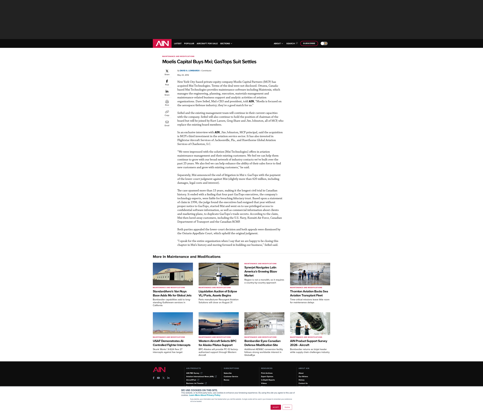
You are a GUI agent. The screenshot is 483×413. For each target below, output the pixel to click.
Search (290, 43)
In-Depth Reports (268, 380)
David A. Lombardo (190, 70)
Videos (264, 383)
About (301, 373)
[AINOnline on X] (163, 378)
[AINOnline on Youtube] (158, 378)
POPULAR (189, 43)
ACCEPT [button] (276, 407)
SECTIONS (225, 43)
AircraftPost (191, 380)
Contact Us (303, 383)
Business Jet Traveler (195, 383)
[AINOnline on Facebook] (153, 378)
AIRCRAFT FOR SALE (207, 43)
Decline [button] (287, 407)
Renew (226, 380)
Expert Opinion (267, 376)
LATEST (178, 43)
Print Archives (267, 373)
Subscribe (309, 43)
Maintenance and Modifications (178, 56)
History (301, 380)
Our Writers (303, 376)
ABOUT (277, 43)
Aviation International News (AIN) (200, 376)
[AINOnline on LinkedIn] (168, 378)
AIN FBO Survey (192, 373)
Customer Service (231, 376)
